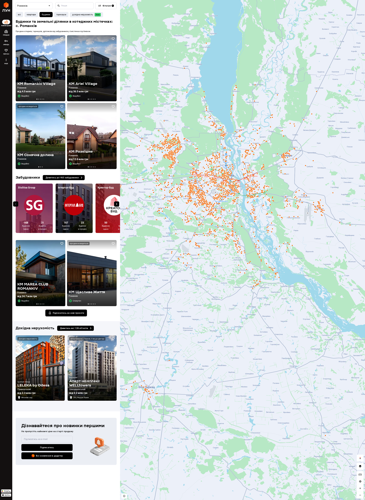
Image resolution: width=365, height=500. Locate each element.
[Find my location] (360, 481)
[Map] (242, 250)
